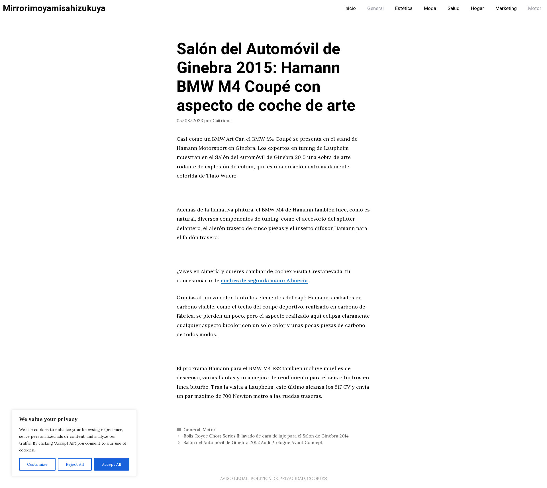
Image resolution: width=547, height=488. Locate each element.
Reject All (75, 464)
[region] (74, 443)
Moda (430, 8)
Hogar (477, 8)
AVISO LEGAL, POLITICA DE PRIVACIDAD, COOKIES (273, 478)
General (375, 8)
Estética (404, 8)
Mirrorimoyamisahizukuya (54, 8)
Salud (454, 8)
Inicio (350, 8)
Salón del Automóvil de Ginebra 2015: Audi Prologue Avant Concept (253, 442)
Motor (534, 8)
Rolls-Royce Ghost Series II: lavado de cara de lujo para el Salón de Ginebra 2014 (266, 436)
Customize (37, 464)
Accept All (111, 464)
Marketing (506, 8)
